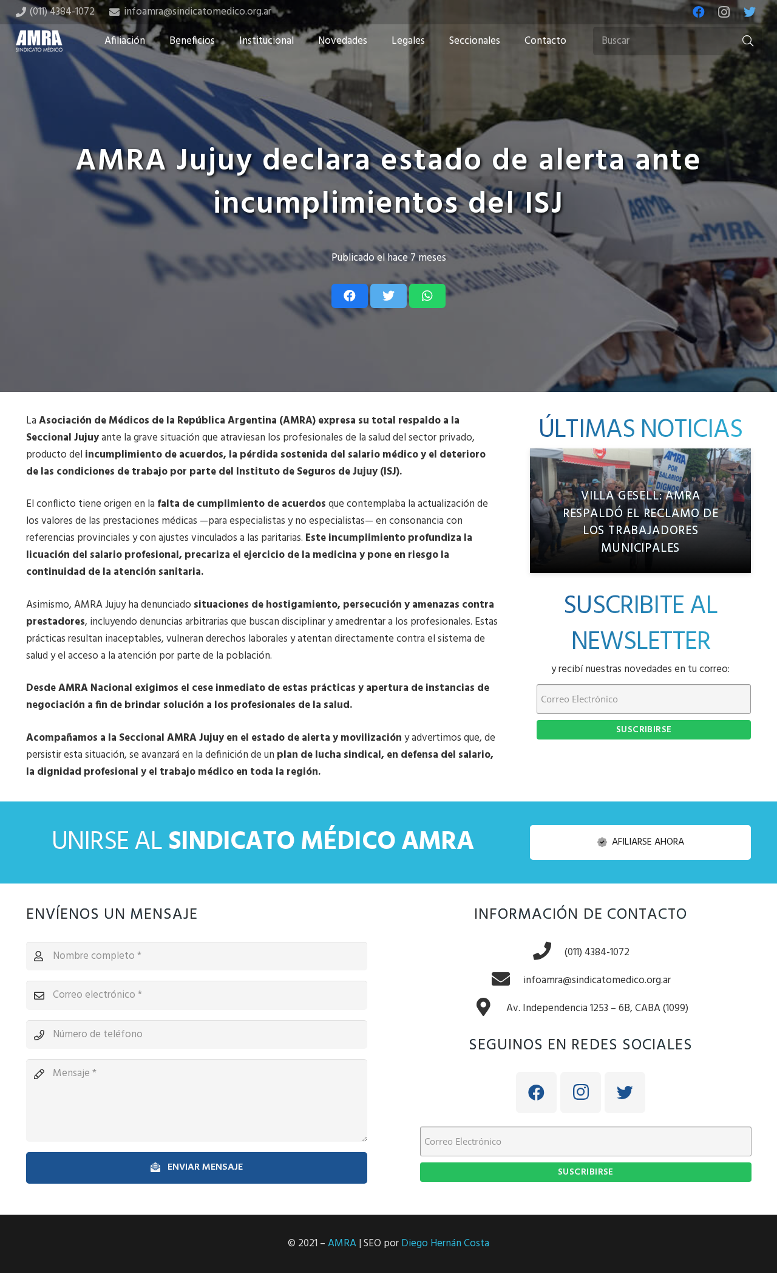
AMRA (342, 1243)
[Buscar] (747, 41)
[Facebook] (699, 12)
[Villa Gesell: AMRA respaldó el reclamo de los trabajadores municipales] (640, 510)
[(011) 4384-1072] (548, 953)
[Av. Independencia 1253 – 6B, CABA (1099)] (489, 1009)
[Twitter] (750, 12)
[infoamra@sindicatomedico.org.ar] (506, 981)
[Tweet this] (388, 296)
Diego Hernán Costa (445, 1243)
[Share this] (349, 296)
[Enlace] (39, 41)
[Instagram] (724, 12)
